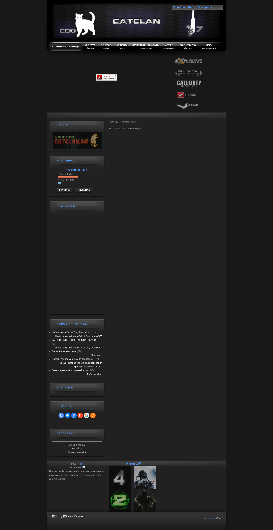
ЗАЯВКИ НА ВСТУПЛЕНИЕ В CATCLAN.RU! (75, 340)
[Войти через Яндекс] (80, 415)
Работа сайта (94, 374)
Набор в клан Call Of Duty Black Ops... (71, 332)
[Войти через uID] (61, 415)
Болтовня (96, 355)
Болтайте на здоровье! (64, 351)
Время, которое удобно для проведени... (73, 359)
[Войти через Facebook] (74, 415)
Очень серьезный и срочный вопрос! (71, 370)
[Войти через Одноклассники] (93, 415)
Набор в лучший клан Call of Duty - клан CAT (78, 336)
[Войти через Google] (86, 415)
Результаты (83, 189)
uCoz (218, 518)
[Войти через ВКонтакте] (67, 415)
